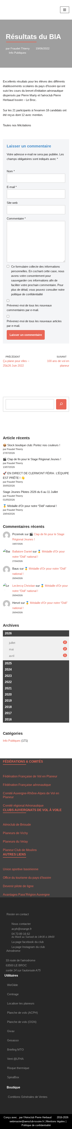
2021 (8, 688)
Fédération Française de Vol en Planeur (30, 776)
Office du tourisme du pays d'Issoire (27, 877)
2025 (8, 663)
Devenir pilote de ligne (18, 886)
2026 (8, 633)
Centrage (13, 994)
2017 (8, 713)
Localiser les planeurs (20, 1003)
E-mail (12, 187)
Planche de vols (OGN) (21, 1021)
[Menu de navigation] (64, 10)
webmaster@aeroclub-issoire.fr (26, 1121)
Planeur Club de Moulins (20, 850)
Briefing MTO (15, 1049)
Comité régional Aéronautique (23, 805)
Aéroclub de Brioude (17, 824)
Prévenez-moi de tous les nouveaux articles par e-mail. (34, 323)
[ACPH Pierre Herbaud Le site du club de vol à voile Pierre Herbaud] (14, 10)
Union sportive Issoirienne (20, 869)
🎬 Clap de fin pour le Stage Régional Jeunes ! (32, 459)
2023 (8, 675)
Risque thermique (18, 1068)
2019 (8, 700)
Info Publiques (17, 52)
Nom (11, 171)
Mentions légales (55, 1121)
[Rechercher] (61, 404)
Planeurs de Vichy (15, 833)
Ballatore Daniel (22, 551)
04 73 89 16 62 (21, 933)
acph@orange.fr (22, 928)
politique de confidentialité (27, 294)
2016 (8, 719)
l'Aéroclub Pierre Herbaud (37, 1117)
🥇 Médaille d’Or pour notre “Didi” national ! (30, 506)
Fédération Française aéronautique (27, 784)
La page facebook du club (28, 941)
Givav (11, 1031)
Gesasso (13, 1040)
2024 (8, 669)
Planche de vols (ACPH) (22, 1012)
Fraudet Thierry (20, 48)
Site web (12, 202)
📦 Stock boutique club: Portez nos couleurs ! (31, 445)
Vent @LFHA (15, 1058)
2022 (8, 682)
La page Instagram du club (28, 946)
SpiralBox (13, 1077)
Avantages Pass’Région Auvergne (26, 894)
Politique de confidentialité (36, 1125)
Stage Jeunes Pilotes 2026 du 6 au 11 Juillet (30, 491)
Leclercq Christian (23, 585)
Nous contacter (21, 923)
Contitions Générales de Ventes (27, 1096)
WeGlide (12, 985)
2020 (8, 694)
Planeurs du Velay (15, 841)
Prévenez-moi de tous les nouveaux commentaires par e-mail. (29, 308)
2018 (8, 707)
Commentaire (16, 218)
